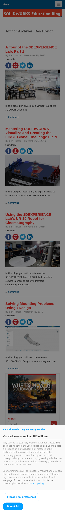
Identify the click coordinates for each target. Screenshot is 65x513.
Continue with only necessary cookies (25, 429)
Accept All (13, 506)
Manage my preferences (21, 497)
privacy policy (36, 483)
